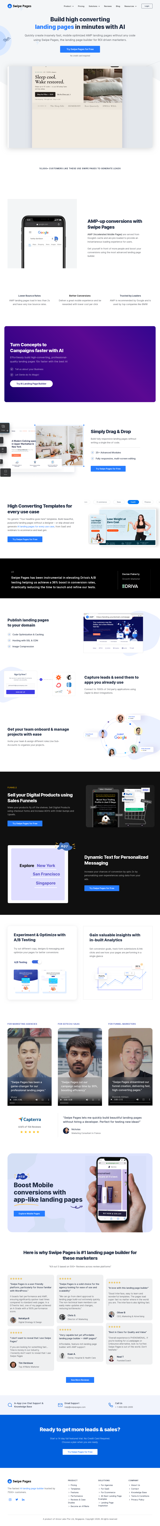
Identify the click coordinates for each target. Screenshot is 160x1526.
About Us (135, 1485)
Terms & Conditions (140, 1496)
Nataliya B (23, 1318)
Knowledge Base (139, 1492)
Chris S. (72, 1315)
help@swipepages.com (75, 1407)
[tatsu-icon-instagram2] (11, 1499)
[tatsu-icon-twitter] (18, 1499)
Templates (75, 1489)
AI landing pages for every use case (35, 526)
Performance (77, 1496)
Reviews (108, 6)
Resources (129, 6)
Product (67, 6)
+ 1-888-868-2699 (124, 1407)
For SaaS (105, 1489)
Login (147, 6)
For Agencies (107, 1485)
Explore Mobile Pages (29, 1213)
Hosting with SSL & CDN (25, 640)
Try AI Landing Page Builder (31, 383)
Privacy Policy (137, 1499)
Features (75, 1492)
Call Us (118, 1403)
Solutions (93, 6)
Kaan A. (72, 1354)
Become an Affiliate (80, 1506)
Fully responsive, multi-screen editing (116, 458)
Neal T (120, 1356)
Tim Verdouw (25, 1363)
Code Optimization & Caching (28, 634)
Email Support (72, 1403)
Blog (118, 6)
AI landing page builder (32, 1488)
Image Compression (23, 646)
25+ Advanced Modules (108, 452)
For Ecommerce (108, 1492)
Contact (135, 1489)
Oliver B (121, 1312)
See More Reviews (80, 1380)
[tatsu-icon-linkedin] (23, 1499)
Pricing (81, 6)
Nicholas (76, 1129)
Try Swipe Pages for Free (80, 49)
